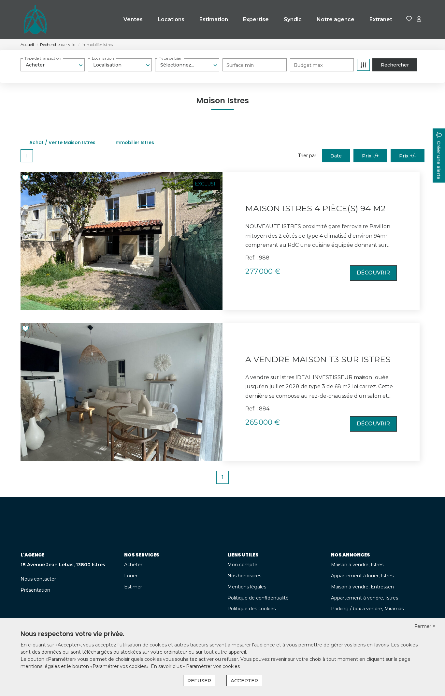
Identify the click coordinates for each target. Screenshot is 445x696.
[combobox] (52, 65)
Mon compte (242, 565)
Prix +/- (407, 156)
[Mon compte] (419, 19)
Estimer (133, 587)
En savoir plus (167, 666)
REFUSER (199, 680)
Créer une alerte (438, 160)
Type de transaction (42, 58)
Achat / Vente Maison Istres (62, 142)
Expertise (256, 19)
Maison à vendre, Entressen (362, 587)
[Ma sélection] (409, 19)
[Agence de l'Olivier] (35, 19)
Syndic (293, 19)
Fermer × (424, 626)
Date (336, 156)
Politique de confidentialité (258, 598)
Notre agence (335, 19)
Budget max (308, 65)
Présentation (35, 590)
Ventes (133, 19)
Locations (171, 19)
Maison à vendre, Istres (357, 565)
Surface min (240, 65)
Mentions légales (246, 587)
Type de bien (170, 58)
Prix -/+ (370, 156)
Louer (130, 576)
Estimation (213, 19)
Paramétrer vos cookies (213, 666)
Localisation (103, 58)
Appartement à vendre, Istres (364, 598)
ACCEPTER (244, 680)
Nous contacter (38, 579)
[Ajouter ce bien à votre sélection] (26, 179)
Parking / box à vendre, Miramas (367, 609)
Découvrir (373, 273)
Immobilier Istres (134, 142)
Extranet (380, 19)
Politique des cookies (251, 609)
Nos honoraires (244, 576)
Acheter (133, 565)
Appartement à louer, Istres (362, 576)
